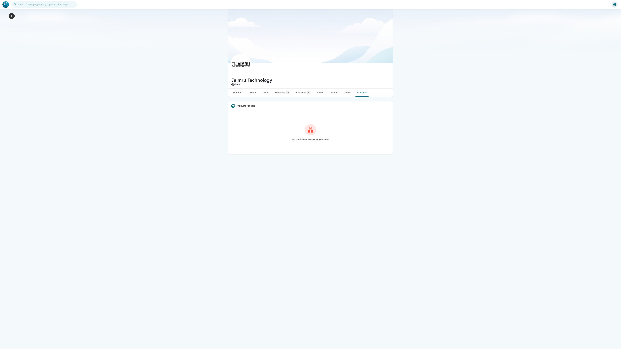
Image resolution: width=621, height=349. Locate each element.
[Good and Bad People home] (5, 4)
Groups (252, 92)
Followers (302, 92)
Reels (348, 92)
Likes (265, 92)
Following (282, 92)
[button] (615, 4)
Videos (334, 92)
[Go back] (12, 16)
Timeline (237, 92)
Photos (320, 92)
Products (362, 92)
